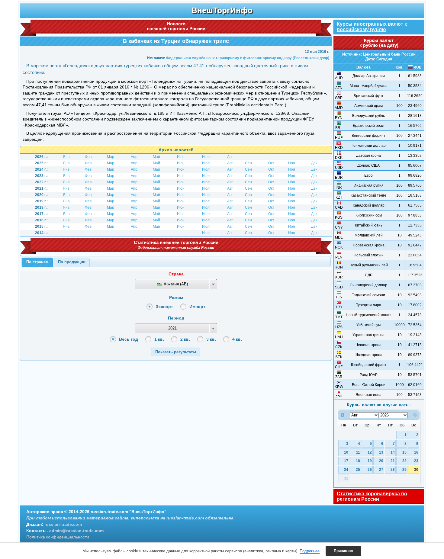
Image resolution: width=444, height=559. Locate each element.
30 (416, 469)
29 (404, 469)
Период (176, 318)
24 (346, 469)
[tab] (37, 262)
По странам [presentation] (37, 262)
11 (358, 452)
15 (404, 452)
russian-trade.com (63, 524)
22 (404, 461)
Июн (181, 157)
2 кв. (185, 339)
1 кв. (159, 339)
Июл (206, 157)
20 (381, 461)
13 (381, 452)
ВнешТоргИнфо (222, 10)
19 (370, 461)
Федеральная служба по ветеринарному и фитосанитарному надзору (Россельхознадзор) (247, 58)
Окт (271, 163)
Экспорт (164, 306)
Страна (176, 273)
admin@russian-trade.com (76, 530)
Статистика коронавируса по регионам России (372, 496)
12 (370, 452)
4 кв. (237, 339)
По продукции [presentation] (71, 262)
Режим (176, 297)
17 (346, 461)
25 (358, 469)
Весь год (128, 339)
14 (393, 452)
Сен (248, 163)
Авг (230, 157)
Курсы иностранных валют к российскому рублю (372, 26)
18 (358, 461)
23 (416, 461)
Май (156, 157)
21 (393, 461)
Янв (66, 157)
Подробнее (310, 551)
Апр (134, 157)
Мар (110, 157)
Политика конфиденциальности (57, 537)
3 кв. (211, 339)
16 (416, 452)
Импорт (197, 306)
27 (381, 469)
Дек (314, 163)
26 (370, 469)
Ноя (291, 163)
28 (393, 469)
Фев (88, 157)
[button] (175, 352)
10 (346, 452)
